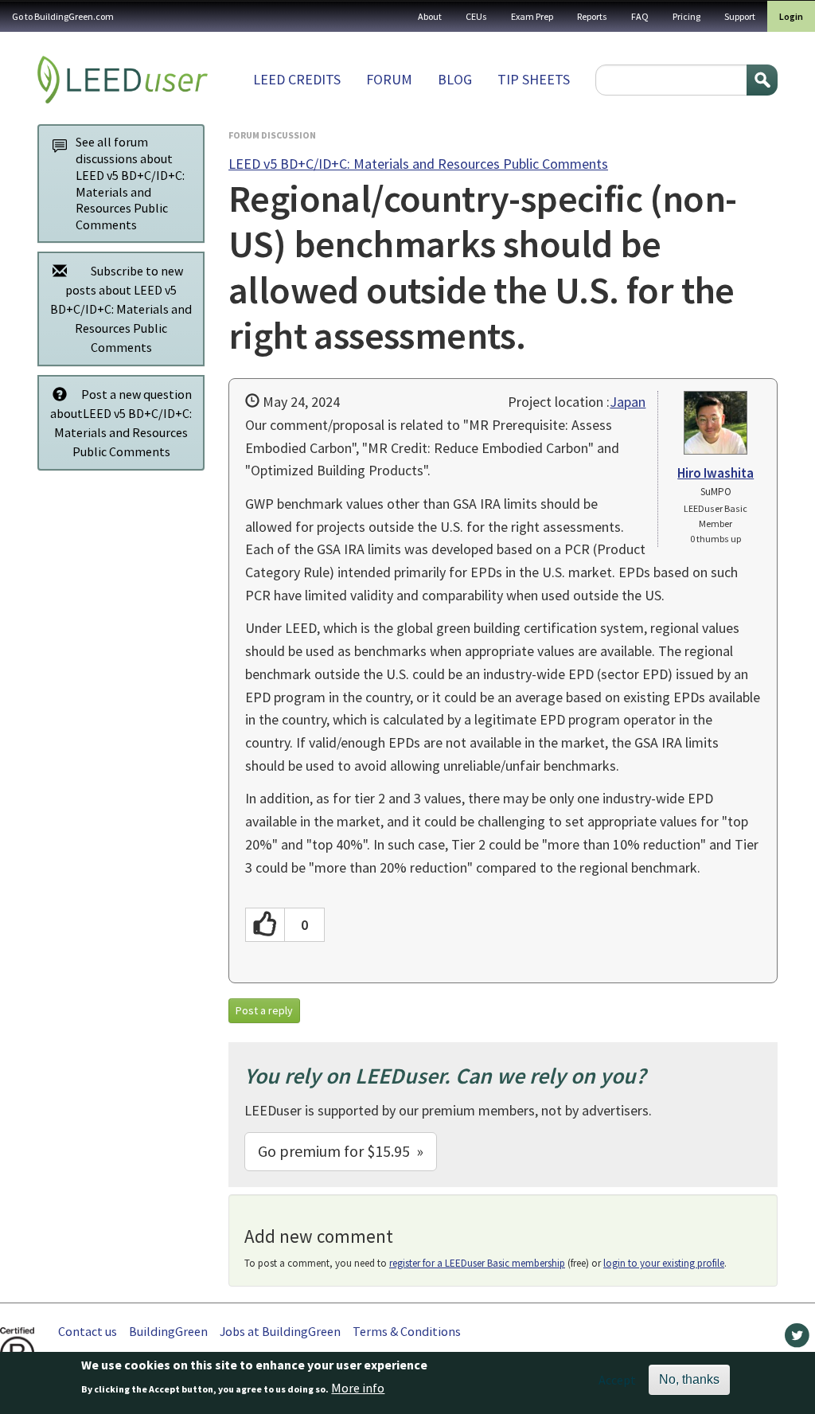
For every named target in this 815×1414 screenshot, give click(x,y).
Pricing (686, 16)
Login (791, 16)
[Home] (122, 80)
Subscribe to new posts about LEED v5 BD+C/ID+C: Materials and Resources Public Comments (121, 309)
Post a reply (264, 1010)
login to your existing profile (663, 1263)
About (430, 16)
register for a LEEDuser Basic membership (477, 1263)
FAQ (640, 16)
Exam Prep (532, 16)
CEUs (476, 16)
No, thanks (689, 1379)
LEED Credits (297, 79)
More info (357, 1388)
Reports (592, 16)
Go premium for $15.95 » (340, 1151)
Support (739, 16)
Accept (617, 1380)
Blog (455, 79)
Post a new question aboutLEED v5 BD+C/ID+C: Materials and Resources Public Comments (121, 422)
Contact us (87, 1331)
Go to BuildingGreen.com (63, 16)
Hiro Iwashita (715, 473)
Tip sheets (533, 79)
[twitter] (797, 1339)
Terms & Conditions (407, 1331)
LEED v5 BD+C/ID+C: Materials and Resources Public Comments (418, 163)
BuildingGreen (168, 1331)
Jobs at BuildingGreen (280, 1331)
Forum (389, 79)
